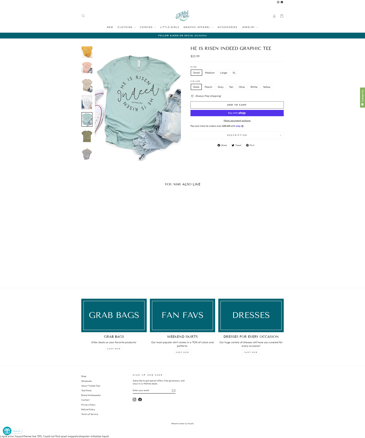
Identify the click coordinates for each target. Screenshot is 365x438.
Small (196, 72)
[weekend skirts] (182, 315)
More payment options (237, 120)
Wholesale (86, 381)
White (253, 87)
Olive (242, 87)
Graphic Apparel (197, 27)
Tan (231, 87)
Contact (85, 400)
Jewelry (249, 27)
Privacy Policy (88, 404)
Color (195, 81)
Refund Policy (88, 409)
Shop (83, 376)
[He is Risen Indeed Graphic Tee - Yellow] (117, 271)
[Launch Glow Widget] (7, 431)
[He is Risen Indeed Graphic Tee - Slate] (94, 271)
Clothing (125, 27)
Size (193, 67)
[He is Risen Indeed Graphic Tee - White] (113, 271)
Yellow (266, 87)
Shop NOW (114, 349)
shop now (182, 352)
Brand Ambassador (91, 395)
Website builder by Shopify (182, 423)
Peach (208, 87)
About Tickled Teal (90, 385)
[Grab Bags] (114, 315)
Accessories (227, 27)
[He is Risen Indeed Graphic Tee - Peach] (97, 271)
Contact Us (362, 96)
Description (237, 135)
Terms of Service (89, 414)
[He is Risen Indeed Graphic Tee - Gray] (101, 271)
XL (234, 72)
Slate (196, 87)
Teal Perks (86, 390)
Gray (221, 87)
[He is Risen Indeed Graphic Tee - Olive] (109, 271)
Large (223, 72)
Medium (210, 72)
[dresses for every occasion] (251, 315)
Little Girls (169, 27)
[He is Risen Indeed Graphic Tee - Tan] (105, 271)
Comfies (147, 27)
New (110, 27)
